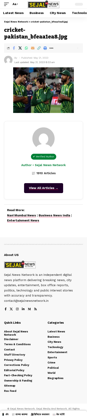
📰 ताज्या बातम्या (20, 414)
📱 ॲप (5, 414)
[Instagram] (17, 309)
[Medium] (29, 309)
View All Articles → (43, 188)
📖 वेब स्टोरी (59, 414)
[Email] (32, 48)
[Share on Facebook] (14, 48)
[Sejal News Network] (43, 4)
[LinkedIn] (23, 309)
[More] (51, 48)
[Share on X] (20, 48)
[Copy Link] (39, 48)
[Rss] (35, 309)
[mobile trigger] (7, 4)
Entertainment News (23, 220)
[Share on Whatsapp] (26, 48)
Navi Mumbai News (21, 215)
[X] (11, 309)
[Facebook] (5, 309)
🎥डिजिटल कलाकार (40, 414)
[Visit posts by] (8, 60)
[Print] (45, 48)
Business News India (54, 215)
